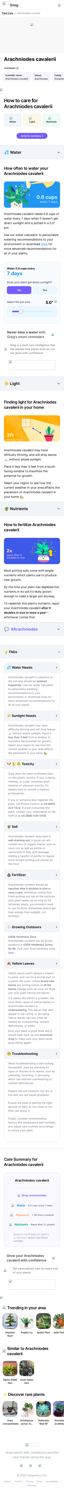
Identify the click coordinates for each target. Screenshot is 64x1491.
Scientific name (13, 75)
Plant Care (7, 13)
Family (57, 75)
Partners (18, 1481)
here (11, 952)
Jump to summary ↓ (32, 135)
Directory (32, 1485)
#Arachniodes (24, 629)
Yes (45, 290)
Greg (44, 244)
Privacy (29, 1481)
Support (7, 1481)
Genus (38, 75)
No (19, 290)
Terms (40, 1481)
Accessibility (52, 1481)
